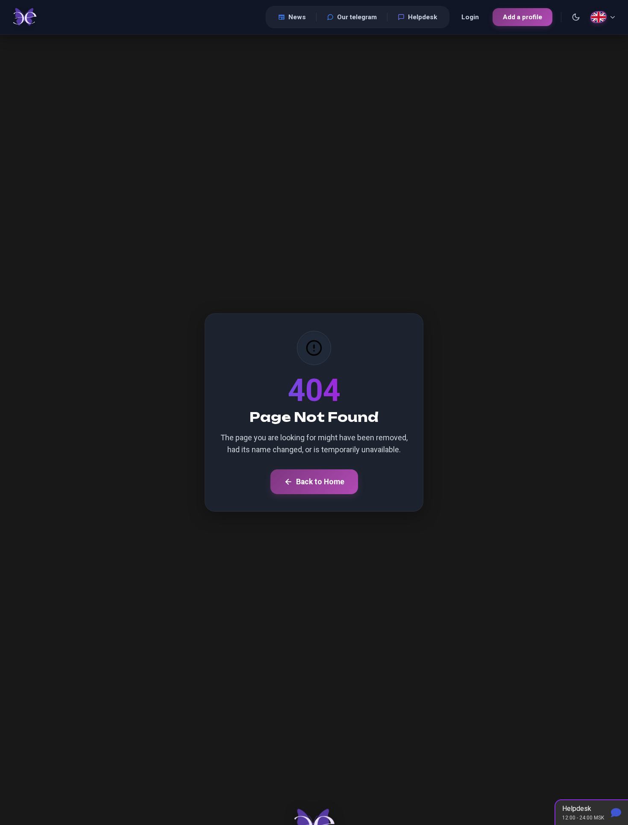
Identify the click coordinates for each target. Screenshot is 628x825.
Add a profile (522, 17)
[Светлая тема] (575, 17)
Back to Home (320, 481)
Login (470, 17)
